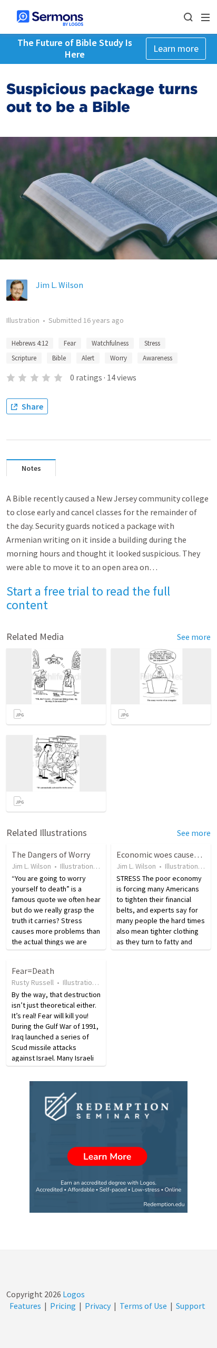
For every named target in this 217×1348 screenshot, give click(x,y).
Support (190, 1305)
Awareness (157, 358)
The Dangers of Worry (51, 854)
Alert (88, 358)
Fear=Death (33, 970)
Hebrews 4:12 (30, 343)
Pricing (63, 1305)
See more (194, 636)
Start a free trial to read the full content (88, 598)
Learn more (176, 48)
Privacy (98, 1305)
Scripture (24, 358)
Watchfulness (110, 343)
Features (25, 1305)
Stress (152, 343)
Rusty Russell (33, 982)
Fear (70, 343)
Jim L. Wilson (59, 285)
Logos (73, 1294)
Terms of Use (143, 1305)
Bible (59, 358)
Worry (118, 358)
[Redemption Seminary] (108, 1147)
